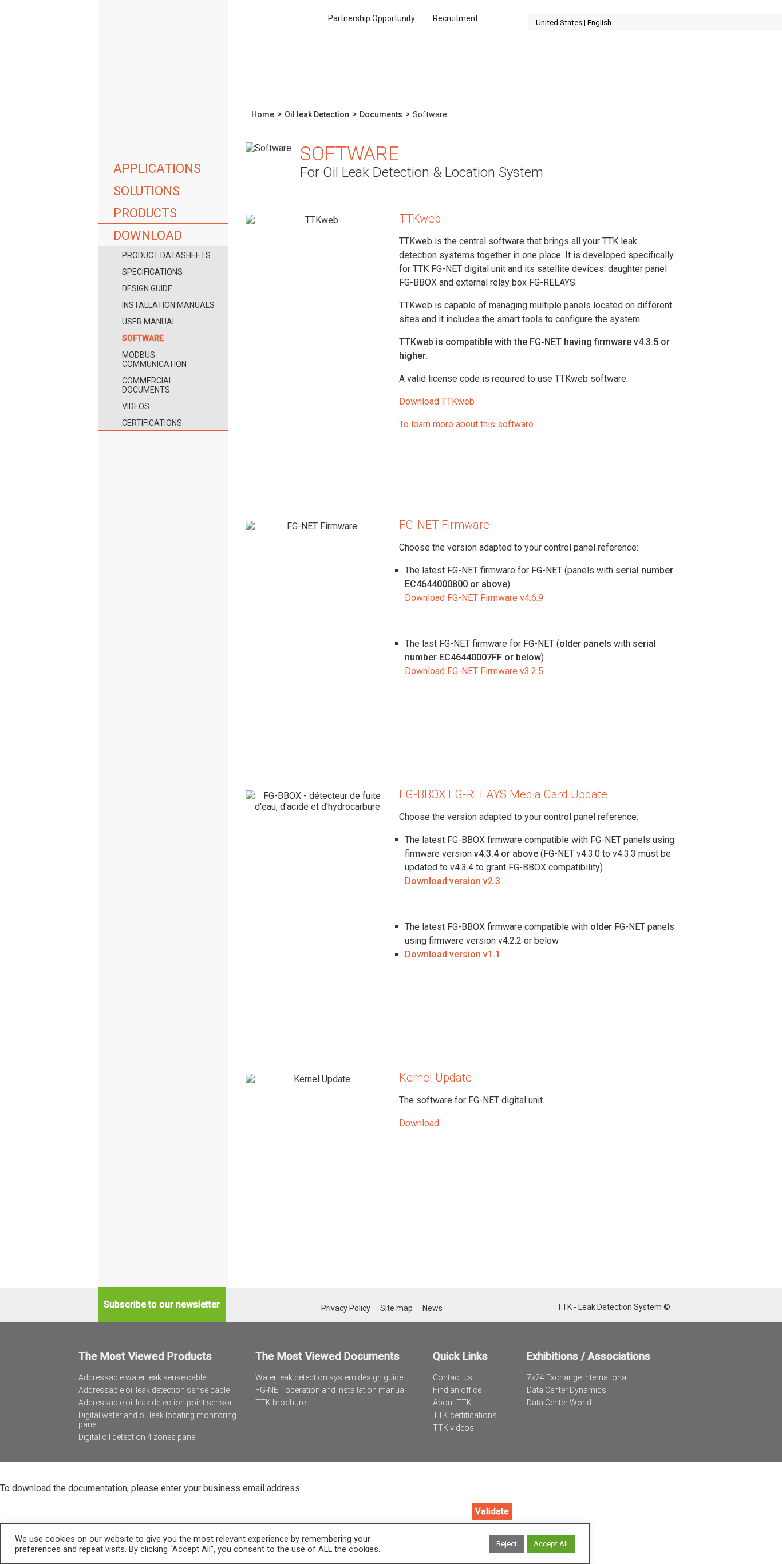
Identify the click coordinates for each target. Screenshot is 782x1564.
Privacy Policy (345, 1308)
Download (147, 235)
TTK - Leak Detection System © (613, 1307)
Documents (381, 114)
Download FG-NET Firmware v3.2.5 (474, 671)
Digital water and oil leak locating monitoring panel (157, 1420)
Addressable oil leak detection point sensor (155, 1402)
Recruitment (455, 18)
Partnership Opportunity (371, 18)
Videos (135, 406)
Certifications (152, 422)
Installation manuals (168, 305)
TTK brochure (280, 1402)
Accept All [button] (551, 1543)
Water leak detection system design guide (329, 1377)
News (432, 1308)
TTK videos (453, 1427)
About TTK (452, 1402)
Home (163, 51)
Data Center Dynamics (566, 1390)
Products (145, 213)
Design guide (147, 288)
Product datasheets (166, 255)
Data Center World (559, 1402)
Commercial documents (147, 385)
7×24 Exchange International (577, 1377)
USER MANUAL (149, 321)
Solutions (146, 191)
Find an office (457, 1390)
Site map (396, 1308)
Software (143, 338)
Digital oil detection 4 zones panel (137, 1437)
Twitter (517, 1307)
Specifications (152, 271)
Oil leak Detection (317, 114)
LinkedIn (532, 1307)
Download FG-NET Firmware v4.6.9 (474, 597)
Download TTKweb (437, 401)
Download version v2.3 (452, 881)
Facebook (547, 1307)
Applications (157, 168)
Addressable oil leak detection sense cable (154, 1390)
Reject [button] (506, 1543)
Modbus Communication (154, 359)
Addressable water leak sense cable (142, 1377)
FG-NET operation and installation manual (330, 1390)
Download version (444, 954)
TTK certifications (465, 1415)
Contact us (452, 1377)
